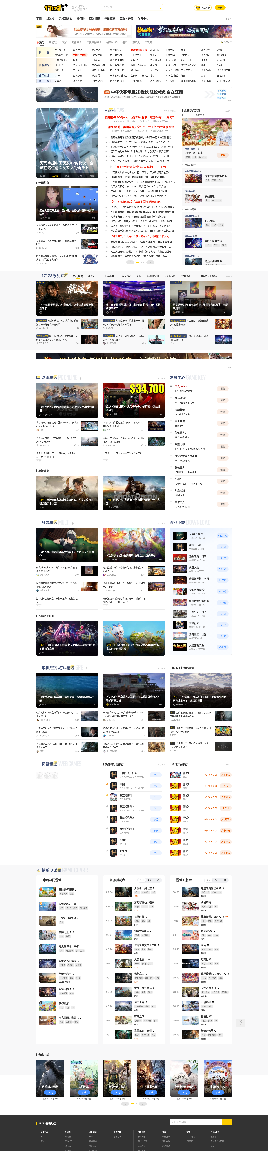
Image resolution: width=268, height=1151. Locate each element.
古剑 (152, 75)
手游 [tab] (157, 880)
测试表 (68, 1136)
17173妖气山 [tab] (188, 276)
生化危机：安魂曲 (139, 75)
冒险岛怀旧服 (61, 54)
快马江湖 (154, 70)
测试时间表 (142, 1141)
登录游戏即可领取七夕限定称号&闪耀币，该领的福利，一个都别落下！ (124, 600)
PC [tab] (149, 880)
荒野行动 (96, 60)
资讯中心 (44, 1132)
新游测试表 (117, 880)
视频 (188, 1132)
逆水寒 (220, 49)
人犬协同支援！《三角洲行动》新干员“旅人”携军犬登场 (56, 440)
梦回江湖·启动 (223, 81)
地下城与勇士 (61, 49)
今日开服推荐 (180, 764)
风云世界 (59, 65)
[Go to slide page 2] (141, 262)
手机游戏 (117, 1132)
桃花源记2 (221, 54)
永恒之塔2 (97, 54)
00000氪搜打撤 (188, 81)
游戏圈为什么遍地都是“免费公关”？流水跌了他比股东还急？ (56, 585)
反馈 (240, 1025)
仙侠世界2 (170, 54)
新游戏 (50, 18)
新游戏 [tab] (53, 42)
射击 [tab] (124, 42)
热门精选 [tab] (78, 276)
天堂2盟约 (206, 70)
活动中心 (166, 1141)
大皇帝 (58, 81)
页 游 (44, 81)
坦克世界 (185, 54)
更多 (227, 18)
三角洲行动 (155, 60)
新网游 (68, 1132)
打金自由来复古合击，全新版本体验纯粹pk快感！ (57, 745)
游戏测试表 (65, 18)
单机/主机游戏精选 (58, 668)
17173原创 (190, 1136)
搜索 (159, 7)
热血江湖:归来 (117, 70)
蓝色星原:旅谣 (172, 70)
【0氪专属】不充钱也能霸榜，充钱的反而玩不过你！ (124, 745)
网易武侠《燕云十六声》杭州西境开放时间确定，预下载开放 (123, 440)
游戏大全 (141, 1136)
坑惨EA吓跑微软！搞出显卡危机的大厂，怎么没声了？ (57, 227)
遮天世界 (135, 70)
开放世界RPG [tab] (93, 42)
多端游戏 (44, 65)
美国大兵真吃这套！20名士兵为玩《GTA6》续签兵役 (138, 186)
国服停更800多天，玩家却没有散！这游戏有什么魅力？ (140, 117)
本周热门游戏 (52, 880)
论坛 (212, 1145)
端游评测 (43, 470)
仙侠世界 (169, 49)
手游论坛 (117, 1136)
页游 (122, 18)
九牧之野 (135, 60)
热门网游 (93, 1132)
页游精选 (49, 764)
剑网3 (153, 54)
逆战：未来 (170, 65)
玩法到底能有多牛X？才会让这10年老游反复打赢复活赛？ (140, 151)
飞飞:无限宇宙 (223, 70)
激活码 (68, 1145)
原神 (203, 65)
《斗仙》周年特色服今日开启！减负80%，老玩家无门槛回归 (123, 424)
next (95, 143)
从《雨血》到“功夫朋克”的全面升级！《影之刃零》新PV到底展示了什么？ (123, 714)
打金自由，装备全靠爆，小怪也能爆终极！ (190, 322)
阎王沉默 (169, 81)
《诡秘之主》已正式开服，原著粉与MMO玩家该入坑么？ (140, 142)
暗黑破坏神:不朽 (189, 65)
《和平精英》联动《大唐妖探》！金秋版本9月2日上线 (124, 585)
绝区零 (153, 65)
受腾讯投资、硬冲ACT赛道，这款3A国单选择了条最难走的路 (190, 714)
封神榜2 (205, 54)
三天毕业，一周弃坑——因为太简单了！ (122, 453)
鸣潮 (75, 60)
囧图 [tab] (139, 276)
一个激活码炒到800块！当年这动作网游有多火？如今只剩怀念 (143, 181)
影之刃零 (96, 75)
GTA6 (57, 75)
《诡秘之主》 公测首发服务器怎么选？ (153, 131)
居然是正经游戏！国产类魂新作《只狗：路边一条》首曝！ (141, 225)
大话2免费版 (116, 54)
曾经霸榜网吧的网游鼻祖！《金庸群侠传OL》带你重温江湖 (141, 242)
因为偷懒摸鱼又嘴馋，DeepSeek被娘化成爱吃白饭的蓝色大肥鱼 (56, 258)
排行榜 (81, 18)
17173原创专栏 (55, 276)
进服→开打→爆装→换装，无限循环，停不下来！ (142, 166)
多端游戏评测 (46, 615)
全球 (42, 1141)
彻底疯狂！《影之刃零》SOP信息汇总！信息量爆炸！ (57, 714)
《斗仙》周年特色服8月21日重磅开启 (190, 338)
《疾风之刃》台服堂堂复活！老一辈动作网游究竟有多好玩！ (142, 246)
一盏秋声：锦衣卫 (118, 75)
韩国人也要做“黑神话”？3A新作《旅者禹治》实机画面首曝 (141, 251)
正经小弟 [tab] (109, 276)
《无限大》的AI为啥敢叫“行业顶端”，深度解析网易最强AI (140, 172)
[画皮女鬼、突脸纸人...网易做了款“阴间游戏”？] (67, 143)
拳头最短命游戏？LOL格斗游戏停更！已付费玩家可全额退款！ (143, 230)
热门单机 (44, 75)
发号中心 (143, 18)
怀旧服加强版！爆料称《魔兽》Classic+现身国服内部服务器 (142, 211)
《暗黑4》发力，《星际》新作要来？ (154, 121)
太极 (183, 49)
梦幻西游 (96, 49)
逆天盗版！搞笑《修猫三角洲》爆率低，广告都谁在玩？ (123, 569)
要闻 (39, 18)
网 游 (44, 52)
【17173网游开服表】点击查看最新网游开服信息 (136, 201)
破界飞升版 (155, 81)
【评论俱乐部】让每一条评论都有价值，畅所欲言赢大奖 (140, 236)
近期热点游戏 (192, 110)
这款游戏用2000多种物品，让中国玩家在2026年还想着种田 (142, 146)
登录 (220, 7)
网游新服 (94, 18)
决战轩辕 (154, 49)
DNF (91, 1136)
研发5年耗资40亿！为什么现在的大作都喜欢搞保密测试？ (56, 569)
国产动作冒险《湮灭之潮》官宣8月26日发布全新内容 (138, 195)
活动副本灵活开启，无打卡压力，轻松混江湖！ (57, 600)
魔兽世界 (77, 49)
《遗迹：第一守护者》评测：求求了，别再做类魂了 (189, 745)
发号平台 (214, 1136)
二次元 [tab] (148, 42)
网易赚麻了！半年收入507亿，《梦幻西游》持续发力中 (139, 256)
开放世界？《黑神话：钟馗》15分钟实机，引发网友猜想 (140, 160)
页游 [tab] (64, 42)
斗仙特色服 (136, 54)
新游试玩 (69, 1141)
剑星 (203, 75)
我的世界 (77, 81)
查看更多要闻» (170, 111)
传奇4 (204, 60)
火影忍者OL (207, 81)
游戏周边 (166, 1145)
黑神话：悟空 (172, 75)
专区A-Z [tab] (228, 42)
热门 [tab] (41, 42)
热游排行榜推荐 (114, 764)
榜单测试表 (51, 870)
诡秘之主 (59, 70)
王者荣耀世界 (61, 60)
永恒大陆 (221, 60)
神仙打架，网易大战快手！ (122, 131)
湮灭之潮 (221, 75)
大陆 (48, 1141)
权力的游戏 (97, 81)
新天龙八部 (115, 49)
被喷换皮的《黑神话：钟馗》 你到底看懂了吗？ (57, 242)
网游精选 (49, 378)
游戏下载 (177, 523)
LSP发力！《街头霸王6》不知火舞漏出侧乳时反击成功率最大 (142, 207)
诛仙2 (219, 65)
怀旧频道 (109, 18)
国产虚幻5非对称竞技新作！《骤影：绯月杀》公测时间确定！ (143, 221)
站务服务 (166, 1136)
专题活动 (190, 1141)
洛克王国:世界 (98, 70)
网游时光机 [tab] (153, 276)
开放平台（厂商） (218, 1141)
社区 (164, 1132)
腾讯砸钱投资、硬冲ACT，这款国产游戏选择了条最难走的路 (57, 338)
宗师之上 (77, 70)
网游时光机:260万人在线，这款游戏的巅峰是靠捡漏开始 (57, 322)
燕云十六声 (186, 60)
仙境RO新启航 (117, 60)
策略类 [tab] (136, 42)
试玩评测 (141, 1145)
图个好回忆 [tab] (170, 276)
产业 (42, 1136)
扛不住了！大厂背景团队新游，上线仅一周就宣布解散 (57, 730)
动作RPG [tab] (76, 42)
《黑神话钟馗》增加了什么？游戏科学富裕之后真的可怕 (140, 156)
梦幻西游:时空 (98, 65)
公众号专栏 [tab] (125, 276)
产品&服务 (215, 1132)
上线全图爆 (136, 81)
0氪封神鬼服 (79, 54)
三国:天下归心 (80, 65)
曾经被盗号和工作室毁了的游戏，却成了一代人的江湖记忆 (141, 137)
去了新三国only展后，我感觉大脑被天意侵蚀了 (123, 338)
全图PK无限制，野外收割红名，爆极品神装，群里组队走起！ (56, 455)
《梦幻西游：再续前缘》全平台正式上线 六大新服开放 (140, 127)
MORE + (228, 111)
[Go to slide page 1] (137, 262)
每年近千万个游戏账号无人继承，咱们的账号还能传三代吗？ (123, 322)
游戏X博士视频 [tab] (208, 276)
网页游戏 (141, 1132)
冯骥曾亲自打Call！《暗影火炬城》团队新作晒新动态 (138, 216)
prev (39, 143)
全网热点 (43, 182)
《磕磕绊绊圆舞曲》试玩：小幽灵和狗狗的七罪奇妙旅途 (190, 729)
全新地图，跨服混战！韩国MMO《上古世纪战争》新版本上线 (57, 424)
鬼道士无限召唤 (139, 49)
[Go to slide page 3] (143, 262)
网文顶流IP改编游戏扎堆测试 (124, 121)
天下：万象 (170, 60)
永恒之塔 (205, 49)
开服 (130, 18)
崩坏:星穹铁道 (117, 65)
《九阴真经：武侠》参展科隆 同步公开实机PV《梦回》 (139, 177)
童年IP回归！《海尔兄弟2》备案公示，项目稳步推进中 (139, 191)
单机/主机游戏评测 (183, 668)
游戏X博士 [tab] (93, 276)
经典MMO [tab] (111, 42)
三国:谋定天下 (187, 70)
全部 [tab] (142, 880)
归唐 (183, 75)
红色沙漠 (77, 75)
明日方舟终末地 (138, 65)
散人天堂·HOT (117, 81)
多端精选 (49, 523)
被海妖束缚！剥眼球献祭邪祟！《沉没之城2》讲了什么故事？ (123, 730)
